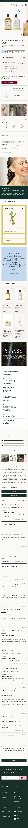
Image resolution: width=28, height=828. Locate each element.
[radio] (14, 57)
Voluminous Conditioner (18, 304)
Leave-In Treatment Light (7, 331)
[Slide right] (21, 34)
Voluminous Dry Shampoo (18, 88)
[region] (14, 458)
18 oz (10, 52)
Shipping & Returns (19, 798)
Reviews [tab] (4, 488)
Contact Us (17, 790)
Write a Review (17, 496)
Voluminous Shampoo (6, 304)
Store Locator (17, 801)
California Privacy (5, 816)
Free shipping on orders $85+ (14, 1)
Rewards (3, 795)
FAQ (15, 792)
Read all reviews (14, 273)
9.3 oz (4, 52)
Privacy (3, 813)
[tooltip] (20, 466)
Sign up (22, 778)
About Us (3, 790)
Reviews (3, 797)
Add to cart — (6, 311)
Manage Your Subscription (17, 796)
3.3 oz (16, 52)
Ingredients (4, 792)
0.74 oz (22, 52)
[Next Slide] (25, 458)
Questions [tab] (13, 488)
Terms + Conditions (6, 811)
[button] (2, 5)
